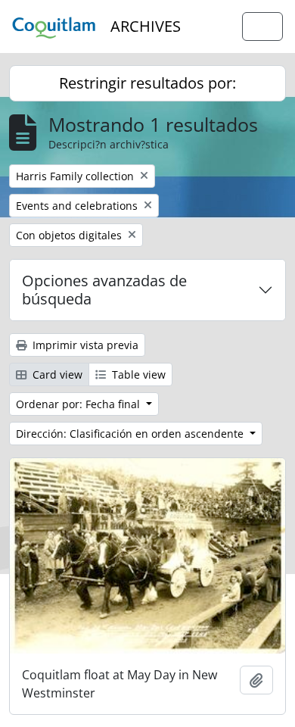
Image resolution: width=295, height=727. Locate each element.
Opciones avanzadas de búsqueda (104, 289)
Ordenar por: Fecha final (79, 404)
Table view (137, 374)
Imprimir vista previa (84, 345)
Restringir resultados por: (147, 83)
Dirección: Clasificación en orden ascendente (131, 433)
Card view (56, 374)
